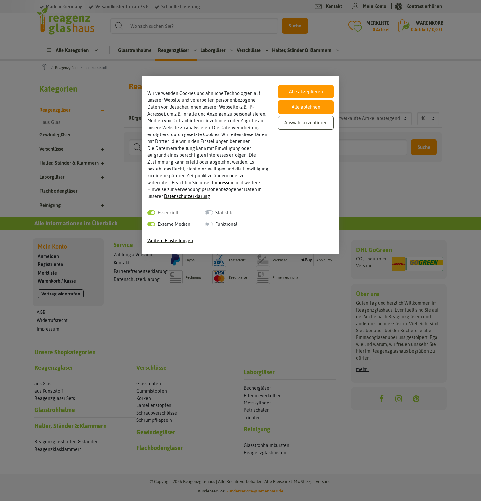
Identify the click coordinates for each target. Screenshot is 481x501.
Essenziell (168, 212)
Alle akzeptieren (306, 91)
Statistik (223, 212)
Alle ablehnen (306, 107)
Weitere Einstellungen (170, 240)
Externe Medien (174, 224)
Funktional (226, 224)
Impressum (223, 182)
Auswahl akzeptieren (306, 122)
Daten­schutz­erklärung (187, 196)
